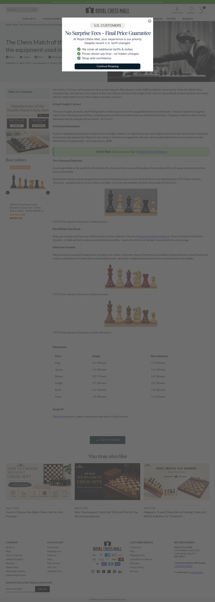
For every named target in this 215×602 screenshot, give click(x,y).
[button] (149, 21)
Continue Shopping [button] (107, 66)
